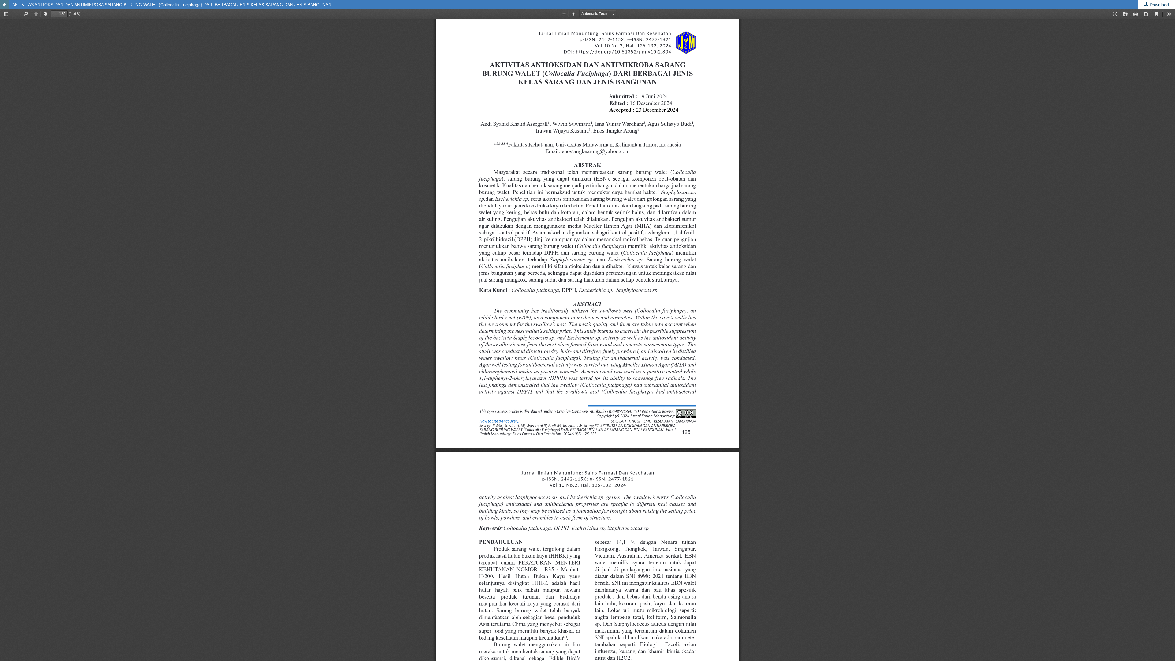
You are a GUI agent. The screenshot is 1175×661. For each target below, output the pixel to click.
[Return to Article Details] (4, 4)
